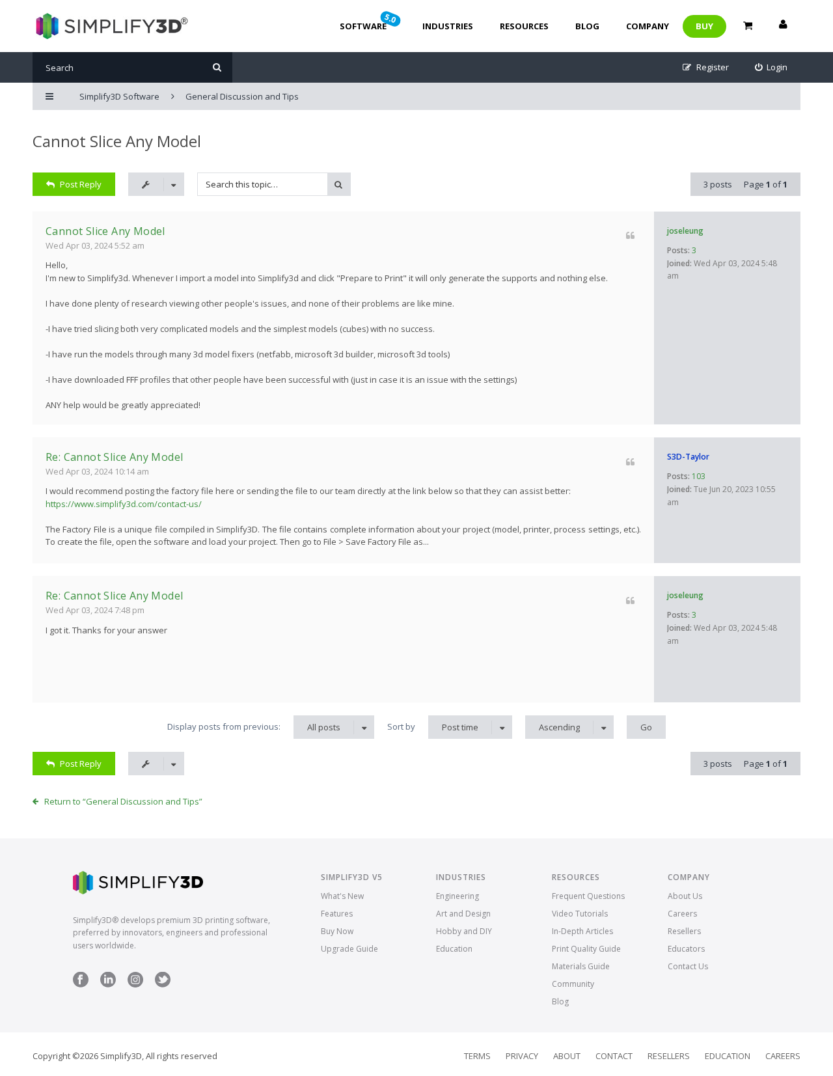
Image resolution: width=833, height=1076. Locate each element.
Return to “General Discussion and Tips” (123, 801)
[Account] (782, 26)
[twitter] (163, 984)
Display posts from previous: (253, 727)
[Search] (217, 67)
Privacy (522, 1056)
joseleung (685, 230)
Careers (682, 913)
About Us (685, 896)
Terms (477, 1056)
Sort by (432, 727)
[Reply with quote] (630, 235)
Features (337, 913)
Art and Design (463, 913)
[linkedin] (108, 984)
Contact (614, 1056)
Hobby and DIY (464, 931)
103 (698, 476)
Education (454, 948)
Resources (524, 26)
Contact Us (688, 966)
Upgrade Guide (349, 948)
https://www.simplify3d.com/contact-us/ (124, 504)
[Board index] (110, 26)
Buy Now (337, 931)
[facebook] (81, 984)
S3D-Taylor (688, 456)
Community (573, 983)
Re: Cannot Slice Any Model (114, 457)
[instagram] (135, 984)
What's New (342, 896)
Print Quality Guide (586, 948)
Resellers (684, 931)
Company (647, 26)
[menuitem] (771, 67)
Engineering (457, 896)
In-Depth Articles (582, 931)
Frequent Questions (588, 896)
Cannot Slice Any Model (117, 141)
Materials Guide (581, 966)
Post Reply (81, 184)
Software (369, 21)
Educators (686, 948)
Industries (447, 26)
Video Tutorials (580, 913)
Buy (704, 26)
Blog (587, 26)
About (566, 1056)
